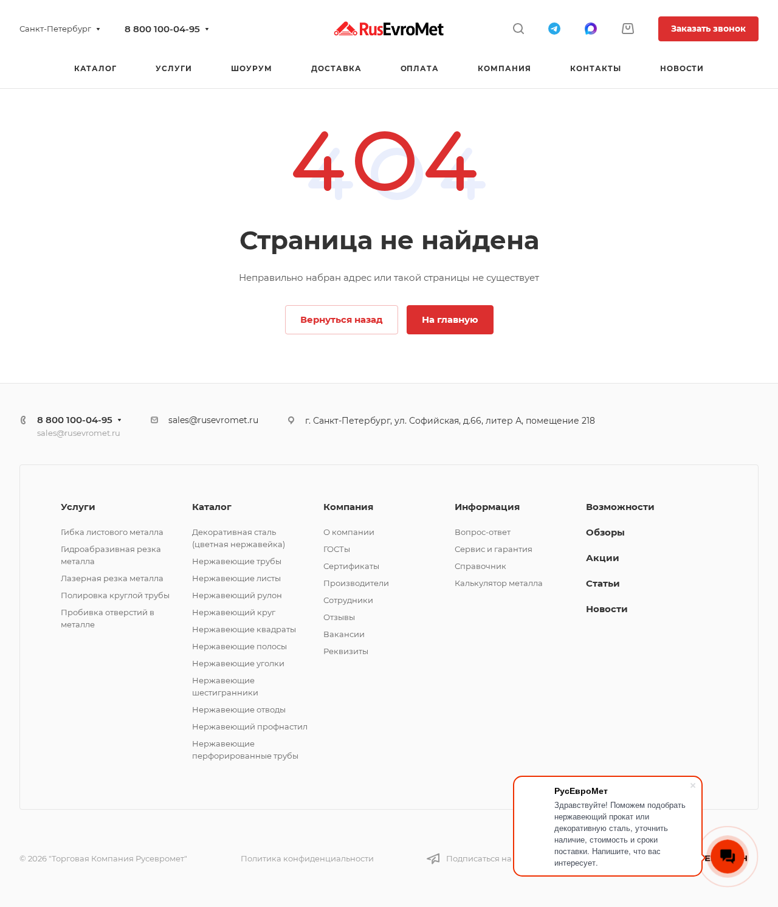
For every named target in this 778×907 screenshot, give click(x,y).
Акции (602, 558)
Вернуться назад (341, 319)
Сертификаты (351, 566)
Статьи (603, 583)
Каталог (212, 506)
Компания (348, 506)
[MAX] (591, 28)
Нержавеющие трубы (236, 561)
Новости (607, 609)
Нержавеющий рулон (237, 595)
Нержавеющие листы (236, 578)
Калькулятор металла (499, 583)
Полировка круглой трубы (115, 595)
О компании (348, 532)
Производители (356, 583)
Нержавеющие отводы (239, 709)
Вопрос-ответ (483, 532)
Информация (487, 506)
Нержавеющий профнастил (250, 726)
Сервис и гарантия (493, 549)
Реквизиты (345, 651)
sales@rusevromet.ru (78, 433)
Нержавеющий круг (233, 612)
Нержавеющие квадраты (244, 629)
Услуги (78, 506)
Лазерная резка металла (112, 578)
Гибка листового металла (112, 532)
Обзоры (605, 532)
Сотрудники (348, 600)
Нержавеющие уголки (238, 663)
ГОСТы (336, 549)
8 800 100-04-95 (162, 29)
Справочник (480, 566)
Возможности (620, 506)
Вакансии (344, 634)
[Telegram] (554, 28)
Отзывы (339, 617)
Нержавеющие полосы (239, 646)
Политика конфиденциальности (307, 858)
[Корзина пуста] (627, 29)
